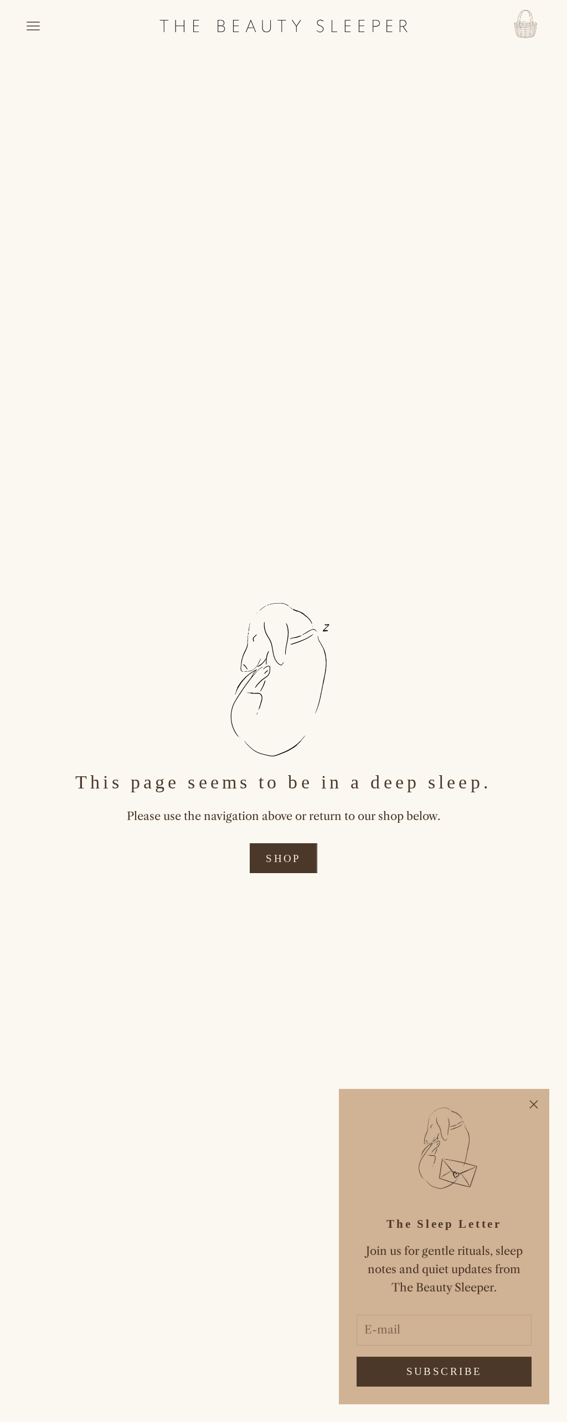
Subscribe (444, 1371)
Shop (283, 858)
